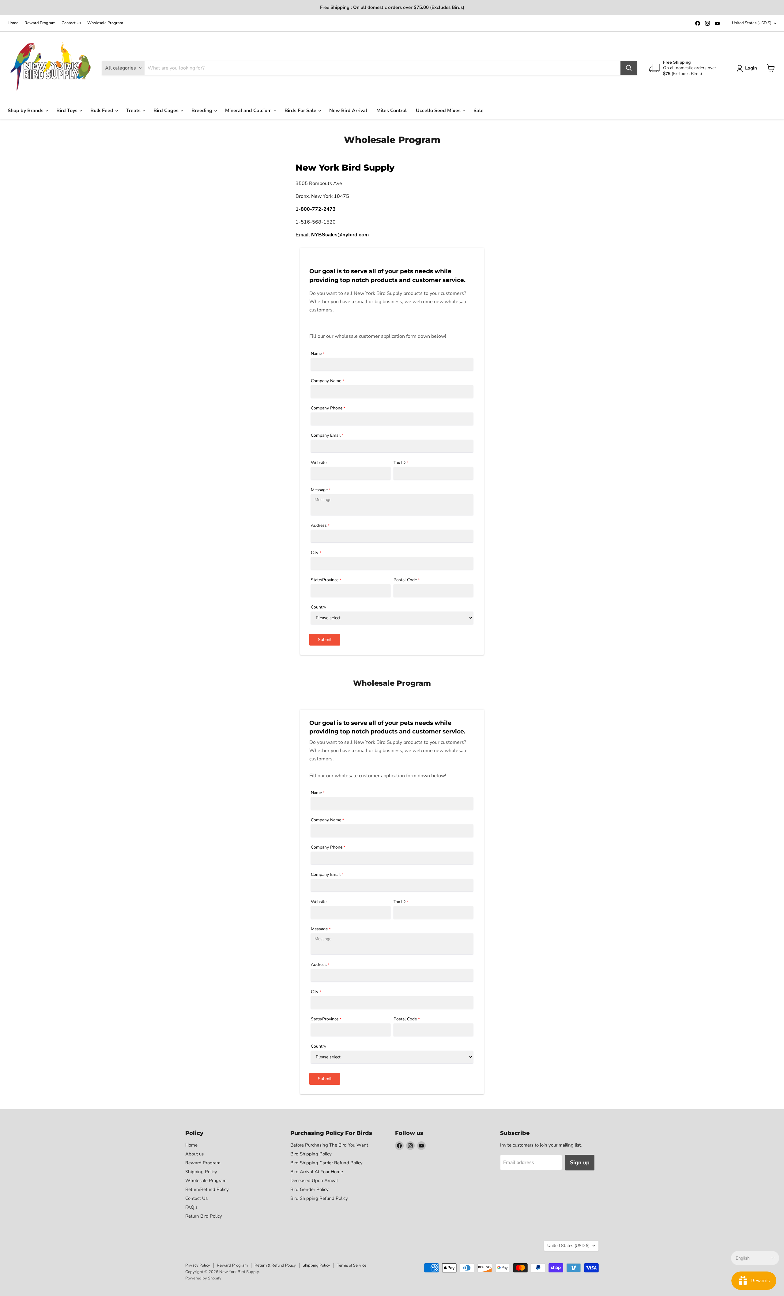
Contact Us (71, 23)
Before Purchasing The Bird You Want (329, 1145)
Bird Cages (166, 110)
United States (751, 23)
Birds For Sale (301, 110)
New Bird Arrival (348, 110)
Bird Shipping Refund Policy (319, 1198)
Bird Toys (67, 110)
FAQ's (191, 1207)
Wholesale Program (105, 23)
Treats (134, 110)
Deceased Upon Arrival (314, 1180)
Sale (478, 110)
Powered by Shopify (203, 1278)
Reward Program (39, 23)
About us (194, 1154)
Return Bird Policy (203, 1216)
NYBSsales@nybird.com (340, 234)
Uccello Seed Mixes (439, 110)
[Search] (628, 68)
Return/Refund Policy (207, 1189)
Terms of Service (351, 1265)
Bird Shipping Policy (311, 1154)
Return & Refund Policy (275, 1265)
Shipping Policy (201, 1172)
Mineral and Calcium (249, 110)
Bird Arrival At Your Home (316, 1172)
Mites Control (391, 110)
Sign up (580, 1162)
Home (13, 23)
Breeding (202, 110)
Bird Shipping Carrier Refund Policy (326, 1163)
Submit (325, 639)
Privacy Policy (197, 1265)
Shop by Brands (26, 110)
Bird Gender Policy (309, 1189)
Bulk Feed (102, 110)
